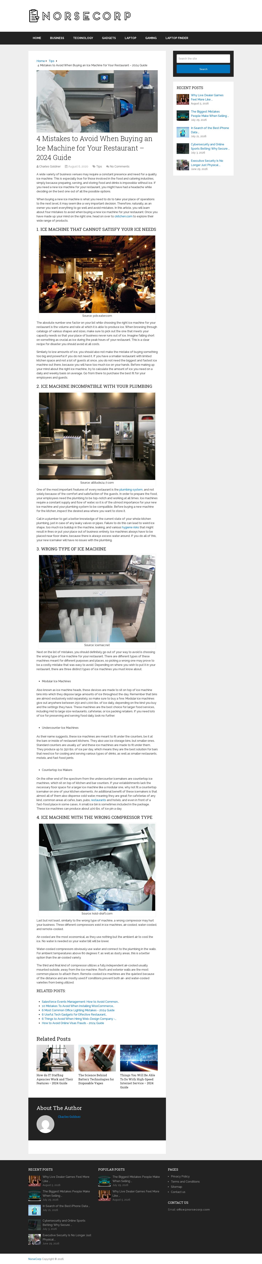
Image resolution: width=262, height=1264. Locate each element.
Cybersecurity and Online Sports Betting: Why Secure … (210, 146)
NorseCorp (34, 1259)
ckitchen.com (123, 216)
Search (203, 69)
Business (57, 38)
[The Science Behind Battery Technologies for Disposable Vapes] (97, 1058)
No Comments (119, 166)
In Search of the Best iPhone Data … (210, 130)
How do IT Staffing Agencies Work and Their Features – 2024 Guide (55, 1079)
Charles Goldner (50, 166)
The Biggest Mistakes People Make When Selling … (210, 114)
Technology (83, 38)
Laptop (130, 38)
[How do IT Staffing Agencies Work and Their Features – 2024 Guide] (55, 1058)
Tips (99, 166)
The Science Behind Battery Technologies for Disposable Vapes (96, 1079)
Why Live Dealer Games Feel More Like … (207, 97)
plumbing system (131, 489)
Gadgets (109, 38)
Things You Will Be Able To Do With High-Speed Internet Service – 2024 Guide (137, 1081)
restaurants (98, 800)
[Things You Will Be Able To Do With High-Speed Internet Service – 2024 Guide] (139, 1058)
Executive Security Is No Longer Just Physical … (207, 163)
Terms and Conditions (185, 1181)
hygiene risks (130, 527)
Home (37, 38)
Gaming (151, 38)
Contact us (178, 1192)
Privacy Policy (180, 1176)
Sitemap (176, 1186)
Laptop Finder (177, 38)
